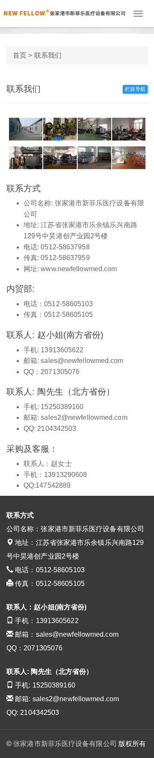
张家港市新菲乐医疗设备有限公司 (65, 743)
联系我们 (48, 55)
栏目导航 (135, 89)
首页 (20, 55)
